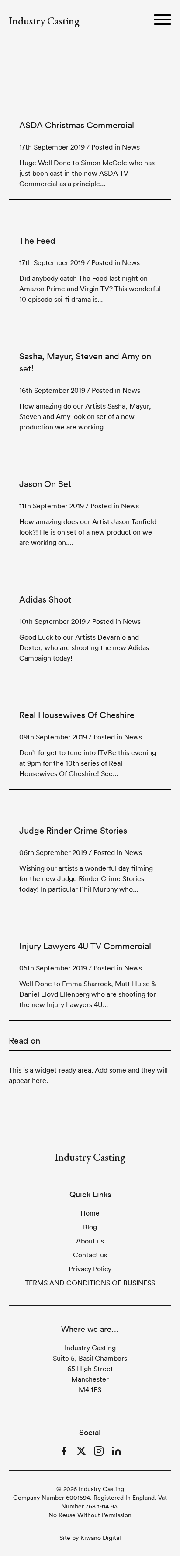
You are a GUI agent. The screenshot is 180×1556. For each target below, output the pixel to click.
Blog (90, 1226)
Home (90, 1213)
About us (90, 1240)
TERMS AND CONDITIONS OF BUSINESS (90, 1282)
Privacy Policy (90, 1268)
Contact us (90, 1254)
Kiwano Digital (100, 1538)
